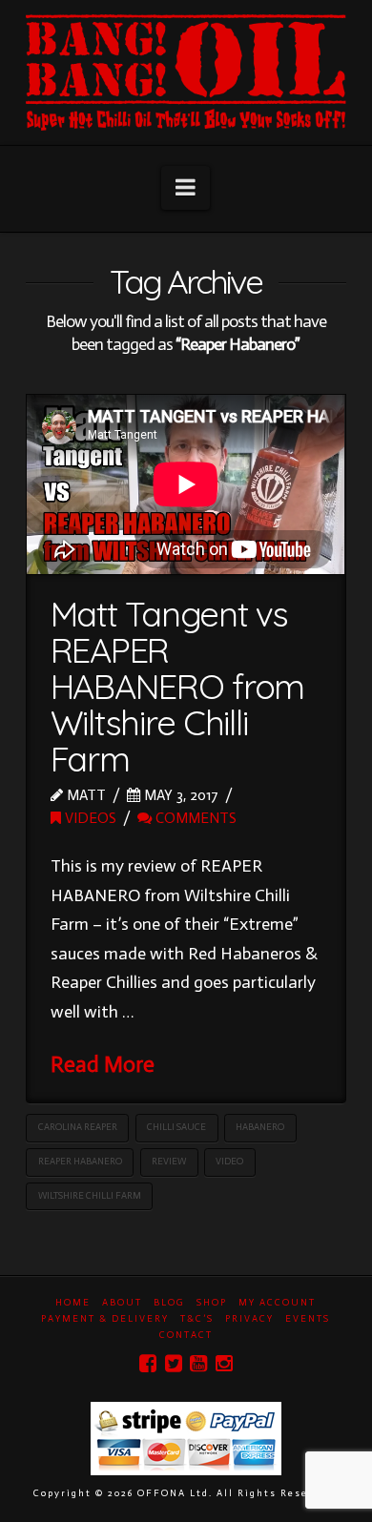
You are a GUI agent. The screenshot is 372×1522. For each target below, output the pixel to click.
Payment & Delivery (105, 1319)
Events (307, 1319)
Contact (186, 1335)
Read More (103, 1064)
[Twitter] (173, 1363)
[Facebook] (147, 1363)
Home (73, 1302)
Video (229, 1161)
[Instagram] (224, 1363)
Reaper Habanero (80, 1161)
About (122, 1302)
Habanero (260, 1127)
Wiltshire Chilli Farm (89, 1196)
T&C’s (197, 1319)
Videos (88, 818)
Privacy (249, 1319)
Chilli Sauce (176, 1127)
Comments (194, 818)
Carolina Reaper (77, 1127)
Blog (169, 1302)
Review (169, 1161)
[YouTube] (198, 1363)
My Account (277, 1302)
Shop (211, 1302)
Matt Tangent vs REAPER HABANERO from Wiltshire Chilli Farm (178, 685)
